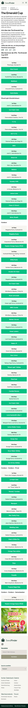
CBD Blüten (5, 57)
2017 (10, 50)
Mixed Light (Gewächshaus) (10, 98)
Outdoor (4, 222)
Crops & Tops (17, 687)
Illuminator (3, 699)
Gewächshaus (17, 685)
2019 (2, 50)
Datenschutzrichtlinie (7, 706)
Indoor (15, 680)
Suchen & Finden (5, 680)
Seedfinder (4, 7)
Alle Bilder (16, 690)
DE (23, 2)
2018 (6, 50)
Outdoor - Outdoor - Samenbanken (13, 592)
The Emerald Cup (14, 9)
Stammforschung (5, 685)
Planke (15, 696)
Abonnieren (14, 656)
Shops (2, 687)
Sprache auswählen (6, 665)
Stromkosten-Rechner (6, 696)
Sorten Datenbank (5, 683)
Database (12, 7)
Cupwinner (4, 9)
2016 (14, 50)
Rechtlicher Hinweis (20, 706)
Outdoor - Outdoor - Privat (10, 468)
